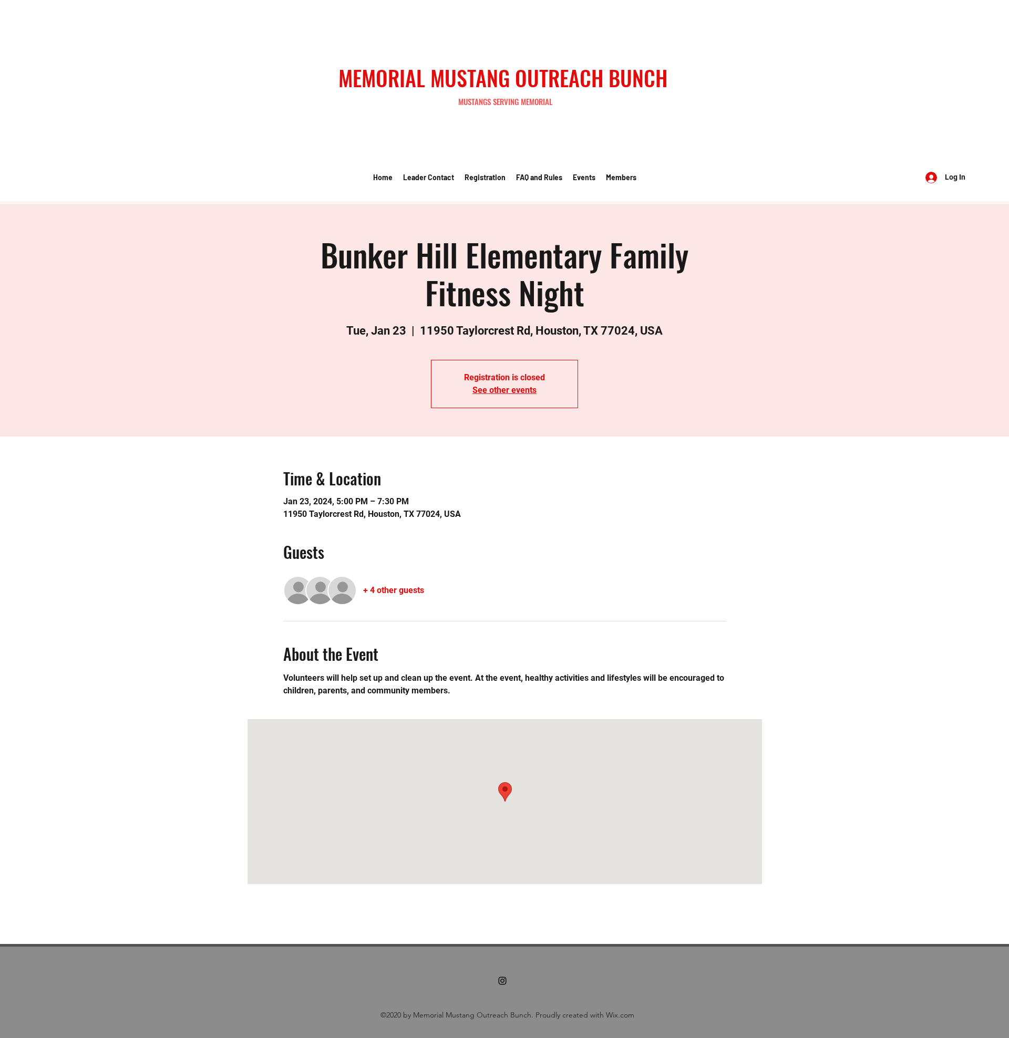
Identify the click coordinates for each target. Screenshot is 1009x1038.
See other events (504, 390)
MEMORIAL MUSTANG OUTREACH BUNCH (502, 78)
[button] (428, 177)
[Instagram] (502, 980)
